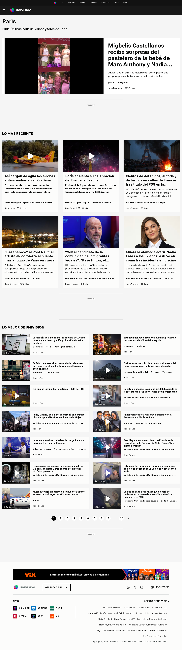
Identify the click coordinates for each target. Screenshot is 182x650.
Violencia (152, 397)
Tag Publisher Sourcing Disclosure (152, 619)
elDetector (38, 372)
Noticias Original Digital (17, 202)
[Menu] (4, 10)
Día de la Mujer (67, 423)
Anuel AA (128, 423)
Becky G (157, 423)
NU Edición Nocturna (134, 397)
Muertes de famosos (151, 278)
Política (114, 278)
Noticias (71, 3)
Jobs (147, 613)
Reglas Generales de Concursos (111, 630)
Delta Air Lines (168, 501)
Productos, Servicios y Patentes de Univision (148, 625)
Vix (62, 3)
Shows (82, 3)
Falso (49, 372)
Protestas (128, 346)
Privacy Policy (129, 607)
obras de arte (22, 278)
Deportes (105, 3)
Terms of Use (161, 607)
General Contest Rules (137, 630)
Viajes (36, 500)
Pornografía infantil (65, 347)
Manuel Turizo (143, 423)
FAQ (110, 619)
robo (57, 372)
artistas (36, 278)
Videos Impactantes (64, 449)
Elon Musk (38, 347)
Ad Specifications (159, 613)
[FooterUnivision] (24, 587)
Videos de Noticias (42, 449)
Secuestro (165, 397)
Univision (47, 202)
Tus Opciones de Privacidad (155, 636)
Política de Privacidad (112, 607)
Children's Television (158, 630)
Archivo (139, 613)
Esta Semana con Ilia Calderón (80, 278)
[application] (54, 66)
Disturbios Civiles (146, 202)
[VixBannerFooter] (91, 574)
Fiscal (48, 347)
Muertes (169, 278)
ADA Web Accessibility (124, 613)
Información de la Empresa (100, 613)
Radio (116, 3)
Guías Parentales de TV (124, 619)
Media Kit (102, 619)
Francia (107, 202)
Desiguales (122, 82)
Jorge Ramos (83, 449)
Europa (161, 202)
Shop (125, 3)
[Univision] (20, 10)
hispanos (175, 449)
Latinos (164, 449)
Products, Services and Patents (112, 625)
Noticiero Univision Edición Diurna (141, 449)
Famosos (93, 3)
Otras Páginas (53, 587)
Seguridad (166, 475)
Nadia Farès (132, 278)
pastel (111, 82)
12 (121, 518)
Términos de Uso (145, 607)
